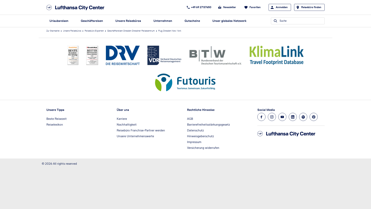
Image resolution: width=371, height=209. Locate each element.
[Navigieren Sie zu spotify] (303, 117)
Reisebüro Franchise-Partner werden (141, 130)
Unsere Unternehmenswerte (135, 136)
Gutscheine (192, 21)
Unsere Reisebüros (128, 21)
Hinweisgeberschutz (200, 136)
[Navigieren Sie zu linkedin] (293, 117)
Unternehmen (162, 21)
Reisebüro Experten (94, 30)
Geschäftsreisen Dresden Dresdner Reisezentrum (131, 30)
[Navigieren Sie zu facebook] (261, 117)
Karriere (122, 119)
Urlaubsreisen (58, 21)
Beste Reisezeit (56, 119)
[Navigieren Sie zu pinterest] (314, 117)
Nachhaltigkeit (127, 124)
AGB (190, 119)
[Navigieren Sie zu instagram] (272, 117)
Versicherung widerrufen (203, 148)
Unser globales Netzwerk (229, 21)
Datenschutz (195, 130)
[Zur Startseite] (76, 7)
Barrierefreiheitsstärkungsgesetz (208, 124)
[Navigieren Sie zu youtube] (282, 117)
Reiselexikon (54, 124)
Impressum (194, 142)
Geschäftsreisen (92, 21)
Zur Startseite (53, 30)
